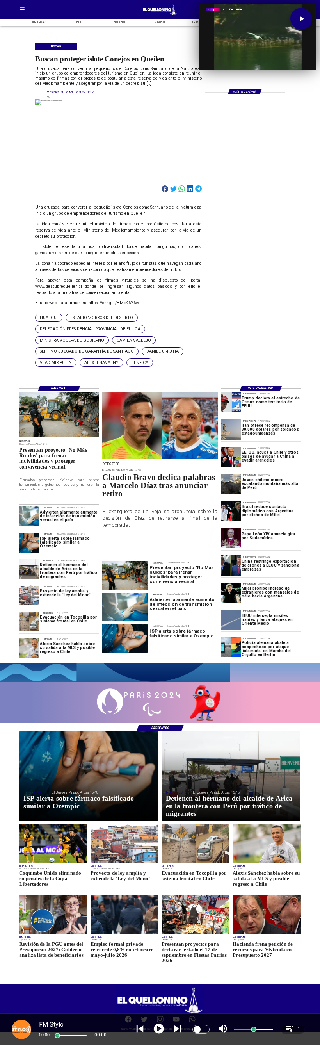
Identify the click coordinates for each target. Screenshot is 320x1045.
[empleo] (124, 933)
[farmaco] (29, 543)
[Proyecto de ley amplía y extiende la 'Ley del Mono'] (29, 595)
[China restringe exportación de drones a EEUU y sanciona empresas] (231, 565)
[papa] (231, 538)
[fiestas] (195, 933)
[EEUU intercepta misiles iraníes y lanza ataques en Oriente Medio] (231, 620)
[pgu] (53, 933)
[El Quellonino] (22, 12)
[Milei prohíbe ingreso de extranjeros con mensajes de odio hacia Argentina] (231, 593)
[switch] (201, 1029)
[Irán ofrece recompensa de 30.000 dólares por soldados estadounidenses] (231, 429)
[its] (29, 516)
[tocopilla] (29, 621)
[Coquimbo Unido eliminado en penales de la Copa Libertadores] (53, 862)
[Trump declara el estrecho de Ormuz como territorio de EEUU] (231, 402)
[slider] (57, 1035)
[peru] (231, 484)
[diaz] (159, 459)
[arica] (29, 569)
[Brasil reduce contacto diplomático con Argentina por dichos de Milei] (231, 511)
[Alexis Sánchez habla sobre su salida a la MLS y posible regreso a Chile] (29, 648)
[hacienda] (266, 933)
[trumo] (231, 457)
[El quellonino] (160, 15)
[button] (48, 318)
